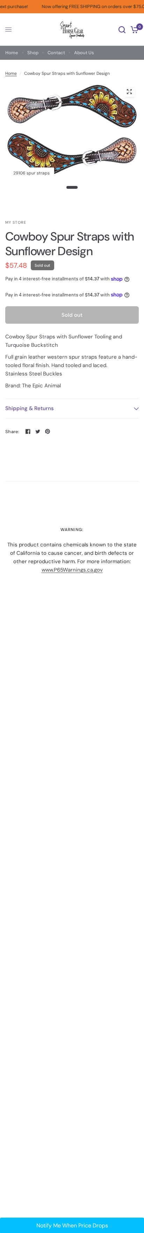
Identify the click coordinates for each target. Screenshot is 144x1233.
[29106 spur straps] (129, 91)
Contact (56, 53)
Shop (32, 53)
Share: (12, 431)
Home (11, 53)
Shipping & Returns (29, 408)
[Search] (122, 29)
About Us (84, 53)
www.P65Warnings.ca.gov (72, 569)
